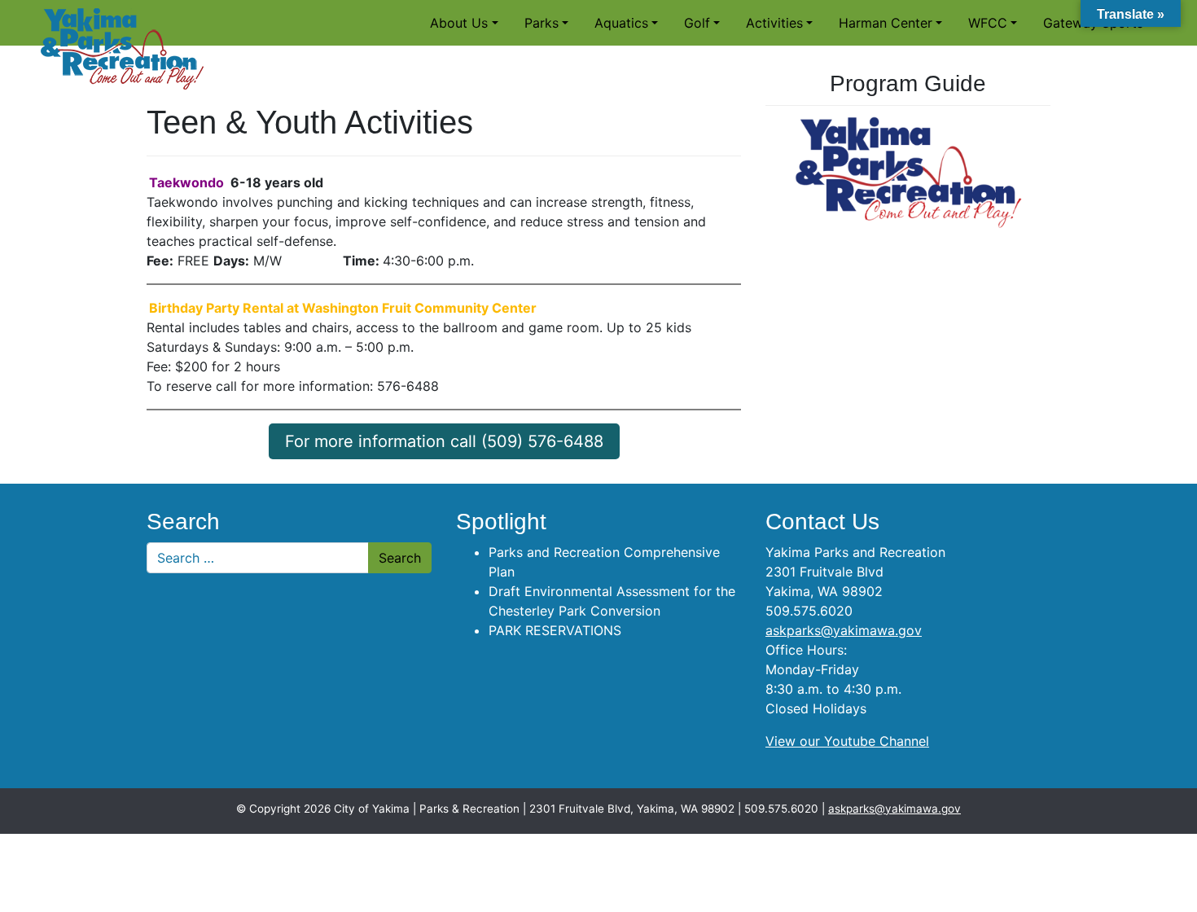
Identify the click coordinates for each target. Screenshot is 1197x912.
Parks (541, 23)
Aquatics (621, 23)
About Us (459, 23)
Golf (697, 23)
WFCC (987, 23)
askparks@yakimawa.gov (843, 630)
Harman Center (885, 23)
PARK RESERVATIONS (555, 630)
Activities (774, 23)
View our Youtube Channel (847, 741)
